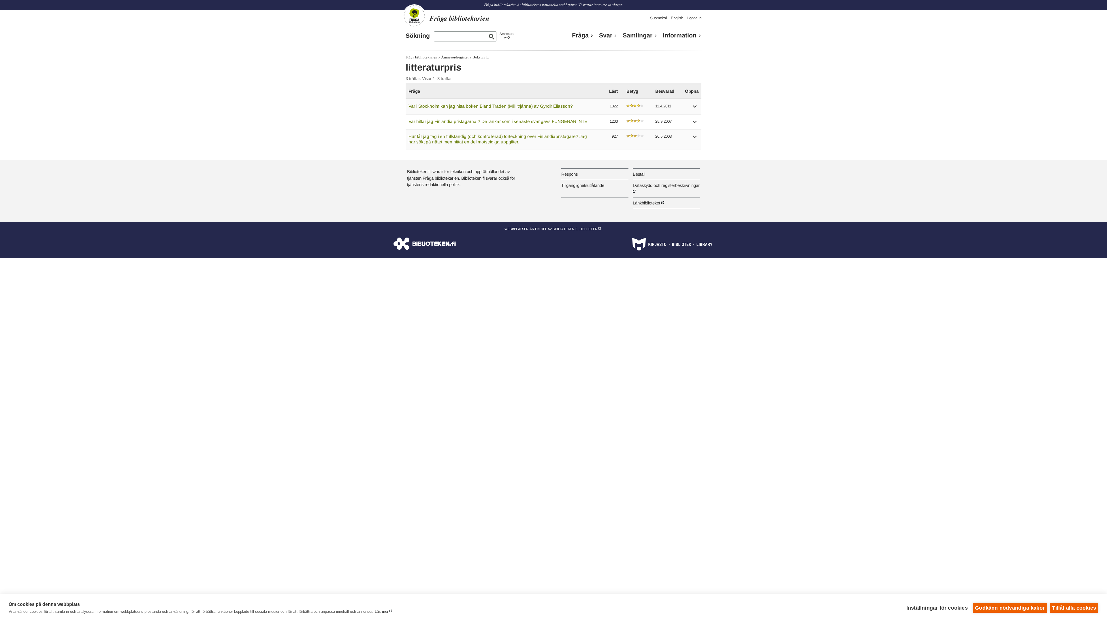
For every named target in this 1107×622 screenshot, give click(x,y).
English (677, 18)
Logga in (694, 18)
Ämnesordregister (455, 57)
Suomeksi (658, 18)
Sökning (418, 35)
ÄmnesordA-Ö (507, 35)
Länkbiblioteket (646, 202)
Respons (569, 174)
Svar (605, 35)
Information (679, 35)
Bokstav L (480, 57)
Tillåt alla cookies (1074, 608)
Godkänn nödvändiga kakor (1010, 608)
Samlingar (637, 35)
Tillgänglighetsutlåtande (582, 185)
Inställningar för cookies (937, 608)
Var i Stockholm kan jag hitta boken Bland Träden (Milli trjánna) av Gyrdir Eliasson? (490, 106)
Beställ (639, 174)
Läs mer (381, 611)
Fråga (580, 35)
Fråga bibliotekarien (421, 57)
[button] (695, 108)
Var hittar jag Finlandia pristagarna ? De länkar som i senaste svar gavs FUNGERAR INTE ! (499, 121)
